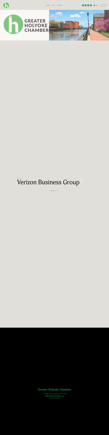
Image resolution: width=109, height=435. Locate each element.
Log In (103, 5)
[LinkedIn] (88, 5)
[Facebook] (83, 5)
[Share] (81, 180)
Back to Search (19, 178)
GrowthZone (57, 190)
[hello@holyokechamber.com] (91, 5)
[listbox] (96, 5)
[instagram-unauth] (86, 5)
